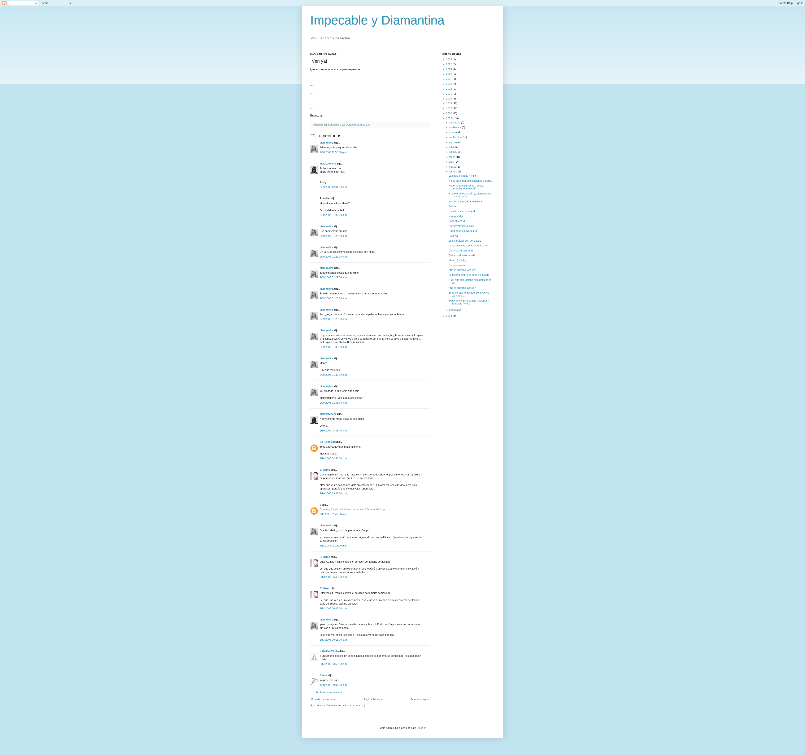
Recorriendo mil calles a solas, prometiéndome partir (466, 187)
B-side (452, 206)
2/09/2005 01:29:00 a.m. (333, 319)
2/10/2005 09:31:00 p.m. (333, 493)
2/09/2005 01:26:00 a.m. (333, 256)
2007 (449, 108)
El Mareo (325, 469)
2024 (449, 69)
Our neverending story (461, 226)
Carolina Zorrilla (329, 651)
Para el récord (457, 221)
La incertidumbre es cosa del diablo (469, 274)
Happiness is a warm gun (463, 230)
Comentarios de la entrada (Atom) (345, 705)
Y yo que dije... (457, 216)
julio (451, 147)
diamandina (327, 142)
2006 (449, 113)
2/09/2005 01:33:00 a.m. (333, 374)
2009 (449, 98)
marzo (453, 166)
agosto (453, 142)
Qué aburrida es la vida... (463, 255)
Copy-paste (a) (457, 265)
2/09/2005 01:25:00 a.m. (333, 235)
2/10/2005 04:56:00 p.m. (333, 458)
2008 (449, 103)
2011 (449, 93)
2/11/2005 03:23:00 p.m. (333, 545)
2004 (449, 316)
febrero (453, 171)
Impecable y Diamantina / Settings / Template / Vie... (469, 302)
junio (452, 151)
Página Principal (373, 699)
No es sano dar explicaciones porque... (471, 180)
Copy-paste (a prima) (461, 250)
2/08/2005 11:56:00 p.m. (333, 152)
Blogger (421, 728)
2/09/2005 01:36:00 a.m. (333, 402)
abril (452, 161)
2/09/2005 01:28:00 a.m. (333, 298)
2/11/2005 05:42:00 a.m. (333, 514)
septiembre (455, 137)
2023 (449, 74)
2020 (449, 84)
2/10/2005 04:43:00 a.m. (333, 430)
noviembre (455, 127)
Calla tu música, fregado (462, 211)
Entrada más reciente (323, 699)
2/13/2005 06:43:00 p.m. (333, 577)
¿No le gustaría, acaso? (462, 270)
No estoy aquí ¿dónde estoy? (465, 201)
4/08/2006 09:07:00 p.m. (333, 685)
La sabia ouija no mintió (462, 175)
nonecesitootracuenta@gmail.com (468, 245)
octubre (453, 132)
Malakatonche (328, 163)
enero (452, 309)
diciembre (455, 122)
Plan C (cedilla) (457, 260)
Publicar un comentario (329, 692)
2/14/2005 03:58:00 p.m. (333, 664)
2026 (449, 59)
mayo (452, 156)
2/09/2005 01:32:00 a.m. (333, 347)
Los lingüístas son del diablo (465, 240)
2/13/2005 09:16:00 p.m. (333, 639)
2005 (449, 118)
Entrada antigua (419, 699)
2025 (449, 64)
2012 (449, 88)
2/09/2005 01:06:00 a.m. (333, 215)
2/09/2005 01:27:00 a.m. (333, 277)
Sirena (323, 675)
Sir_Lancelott (328, 441)
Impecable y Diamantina (377, 20)
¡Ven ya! (453, 235)
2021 (449, 79)
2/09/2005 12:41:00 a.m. (333, 187)
